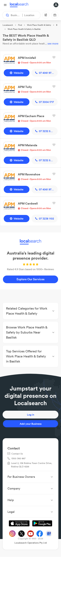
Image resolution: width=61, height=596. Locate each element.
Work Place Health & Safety (39, 25)
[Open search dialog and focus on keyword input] (6, 15)
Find (20, 25)
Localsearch (8, 25)
